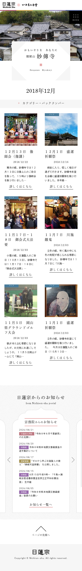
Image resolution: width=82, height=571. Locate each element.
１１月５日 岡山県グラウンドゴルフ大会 (19, 327)
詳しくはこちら (20, 186)
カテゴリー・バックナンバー (43, 103)
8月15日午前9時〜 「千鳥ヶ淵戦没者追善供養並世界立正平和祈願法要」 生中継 (41, 478)
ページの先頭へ (41, 535)
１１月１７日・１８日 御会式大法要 (19, 239)
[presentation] (9, 459)
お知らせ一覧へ (41, 504)
